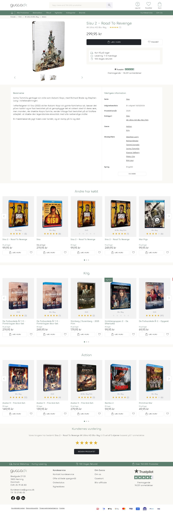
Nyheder (58, 13)
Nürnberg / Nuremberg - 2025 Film (85, 322)
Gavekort (99, 478)
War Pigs (143, 239)
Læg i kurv (114, 42)
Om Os (159, 13)
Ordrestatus (58, 482)
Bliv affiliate (101, 482)
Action (129, 126)
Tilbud (48, 13)
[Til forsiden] (19, 5)
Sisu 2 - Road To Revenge (15, 239)
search (109, 5)
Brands (82, 13)
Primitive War (145, 403)
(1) (115, 27)
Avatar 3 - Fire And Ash (14, 403)
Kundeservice (146, 13)
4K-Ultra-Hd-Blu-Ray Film (137, 120)
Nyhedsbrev (58, 486)
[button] (15, 77)
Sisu (128, 99)
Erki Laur (130, 160)
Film (128, 116)
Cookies (62, 508)
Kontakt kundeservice (63, 474)
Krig (128, 130)
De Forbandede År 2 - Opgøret (154, 321)
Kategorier (70, 13)
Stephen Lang (132, 137)
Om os (98, 474)
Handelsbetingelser (18, 508)
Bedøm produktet (86, 451)
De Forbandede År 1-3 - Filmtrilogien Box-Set (14, 322)
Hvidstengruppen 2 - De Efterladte (116, 322)
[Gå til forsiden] (19, 470)
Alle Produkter (23, 13)
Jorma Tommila (132, 148)
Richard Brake (132, 141)
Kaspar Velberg (132, 152)
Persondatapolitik (32, 508)
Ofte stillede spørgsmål (64, 478)
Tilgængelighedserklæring (48, 508)
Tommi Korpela (132, 144)
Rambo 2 (109, 403)
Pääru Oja (130, 156)
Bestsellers (37, 13)
